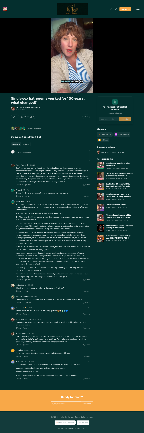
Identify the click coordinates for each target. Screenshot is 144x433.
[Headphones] (5, 58)
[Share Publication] (116, 9)
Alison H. (19, 190)
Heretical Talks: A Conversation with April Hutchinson (119, 226)
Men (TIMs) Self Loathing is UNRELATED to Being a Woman (119, 195)
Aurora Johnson (22, 333)
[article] (115, 165)
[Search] (111, 9)
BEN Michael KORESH (24, 296)
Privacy (71, 417)
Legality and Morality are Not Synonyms (118, 164)
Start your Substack (66, 422)
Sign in (137, 9)
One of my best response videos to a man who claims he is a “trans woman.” (119, 174)
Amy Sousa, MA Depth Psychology (28, 107)
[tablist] (20, 144)
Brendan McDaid (22, 350)
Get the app (83, 422)
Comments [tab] (16, 144)
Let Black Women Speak (116, 205)
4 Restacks (37, 128)
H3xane (19, 201)
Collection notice (87, 417)
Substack (60, 428)
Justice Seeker (21, 285)
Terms (77, 417)
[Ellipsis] (88, 165)
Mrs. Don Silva (21, 361)
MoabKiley (20, 308)
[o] (100, 165)
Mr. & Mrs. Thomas (23, 319)
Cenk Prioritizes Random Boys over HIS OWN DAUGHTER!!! (118, 237)
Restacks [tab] (26, 144)
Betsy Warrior (21, 165)
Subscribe (125, 9)
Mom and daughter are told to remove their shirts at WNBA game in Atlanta (118, 216)
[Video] (5, 53)
